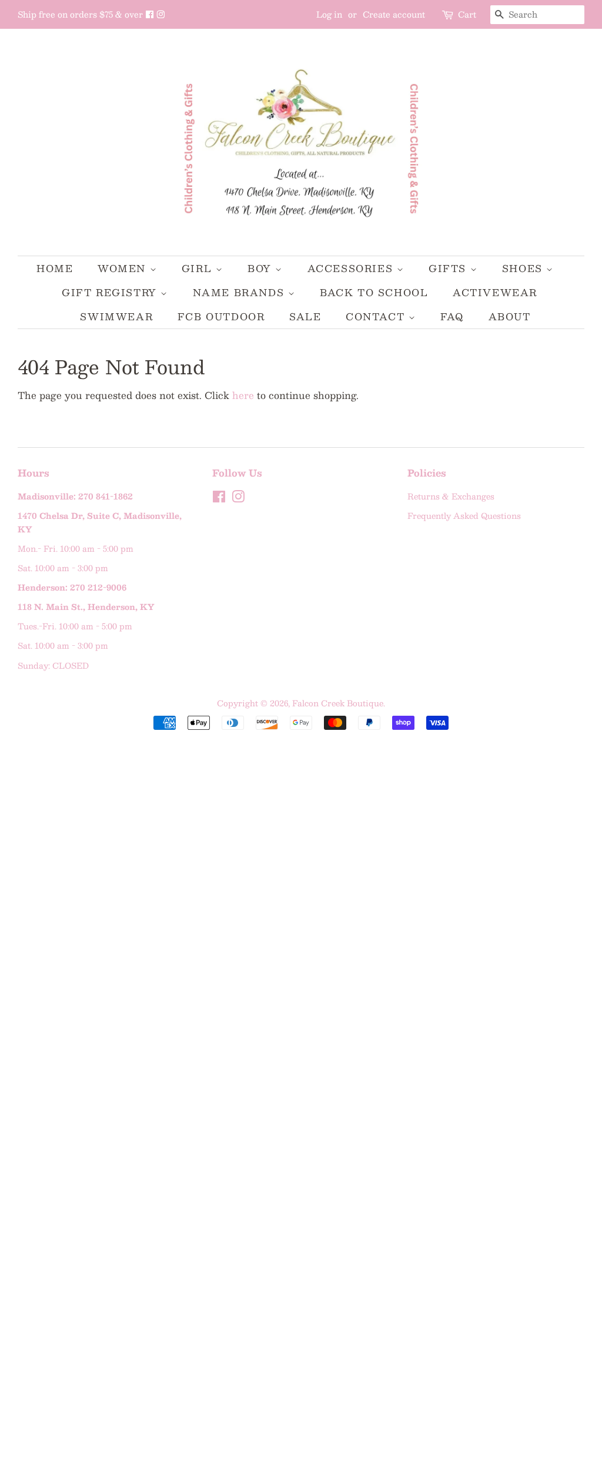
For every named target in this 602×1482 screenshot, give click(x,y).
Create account (394, 14)
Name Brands (240, 292)
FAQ (452, 316)
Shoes (524, 268)
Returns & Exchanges (450, 496)
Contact (377, 316)
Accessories (352, 268)
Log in (329, 14)
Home (54, 268)
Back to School (374, 292)
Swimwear (116, 316)
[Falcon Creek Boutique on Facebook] (150, 14)
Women (124, 268)
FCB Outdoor (221, 316)
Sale (305, 316)
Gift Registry (111, 292)
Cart (467, 14)
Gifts (449, 268)
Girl (199, 268)
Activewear (495, 292)
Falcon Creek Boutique (337, 703)
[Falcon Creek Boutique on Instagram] (160, 14)
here (243, 395)
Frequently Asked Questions (464, 515)
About (510, 316)
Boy (261, 268)
